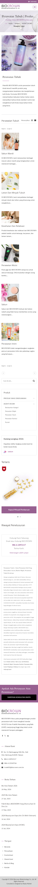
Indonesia (33, 1)
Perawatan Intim (9, 343)
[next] (34, 373)
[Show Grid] (32, 120)
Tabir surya (18, 661)
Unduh (10, 452)
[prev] (3, 373)
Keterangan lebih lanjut (19, 553)
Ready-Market (27, 884)
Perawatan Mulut (9, 265)
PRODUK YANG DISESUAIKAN (15, 398)
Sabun (4, 304)
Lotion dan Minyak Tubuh (13, 192)
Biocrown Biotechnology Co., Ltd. (24, 879)
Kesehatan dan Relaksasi (13, 226)
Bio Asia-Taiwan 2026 (9, 786)
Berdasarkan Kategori (11, 407)
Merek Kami (8, 859)
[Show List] (35, 120)
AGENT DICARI (27, 23)
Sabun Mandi (8, 153)
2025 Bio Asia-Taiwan (9, 795)
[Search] (33, 381)
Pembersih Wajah (8, 664)
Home (10, 23)
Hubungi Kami (7, 669)
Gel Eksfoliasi (25, 661)
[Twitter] (5, 736)
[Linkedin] (8, 736)
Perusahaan (8, 851)
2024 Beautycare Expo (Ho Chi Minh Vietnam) (19, 815)
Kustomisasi (8, 855)
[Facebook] (2, 736)
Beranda (7, 847)
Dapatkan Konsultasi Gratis (19, 697)
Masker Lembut (10, 661)
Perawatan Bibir (28, 664)
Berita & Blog (9, 863)
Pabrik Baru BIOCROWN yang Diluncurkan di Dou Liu (18, 805)
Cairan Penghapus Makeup (11, 666)
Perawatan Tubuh (19, 26)
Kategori (17, 23)
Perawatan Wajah (10, 411)
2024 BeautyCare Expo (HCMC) (13, 825)
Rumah (7, 422)
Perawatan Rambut (11, 418)
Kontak (6, 867)
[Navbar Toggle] (35, 7)
